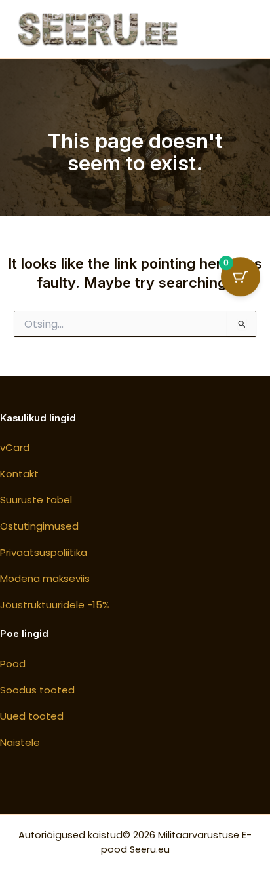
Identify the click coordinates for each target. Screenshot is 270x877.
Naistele (20, 742)
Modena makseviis (45, 578)
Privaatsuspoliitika (43, 552)
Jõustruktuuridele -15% (55, 605)
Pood (13, 664)
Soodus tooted (37, 690)
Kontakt (19, 473)
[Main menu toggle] (237, 29)
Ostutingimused (39, 526)
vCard (14, 447)
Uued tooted (32, 716)
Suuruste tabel (36, 500)
